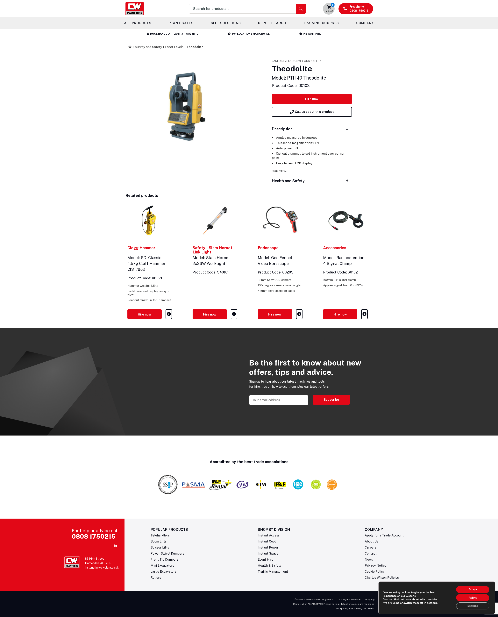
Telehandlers (160, 535)
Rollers (156, 577)
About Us (371, 541)
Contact (371, 553)
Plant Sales (181, 23)
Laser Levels (174, 47)
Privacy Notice (376, 565)
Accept (472, 589)
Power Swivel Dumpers (167, 553)
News (369, 559)
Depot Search (272, 23)
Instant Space (268, 553)
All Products (138, 23)
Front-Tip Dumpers (164, 559)
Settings (472, 606)
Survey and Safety (148, 47)
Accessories (334, 247)
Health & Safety (269, 565)
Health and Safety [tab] (288, 181)
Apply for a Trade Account (384, 535)
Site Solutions (226, 23)
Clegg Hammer (141, 247)
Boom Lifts (159, 541)
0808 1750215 (94, 536)
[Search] (301, 9)
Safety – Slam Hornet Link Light (212, 249)
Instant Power (268, 547)
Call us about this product (314, 112)
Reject (473, 597)
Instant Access (269, 535)
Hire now (311, 99)
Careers (370, 547)
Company (365, 23)
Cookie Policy (375, 571)
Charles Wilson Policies (382, 577)
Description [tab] (282, 129)
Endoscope (268, 247)
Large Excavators (163, 571)
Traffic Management (273, 571)
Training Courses (321, 23)
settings (432, 603)
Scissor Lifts (160, 547)
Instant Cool (267, 541)
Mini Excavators (162, 565)
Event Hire (265, 559)
